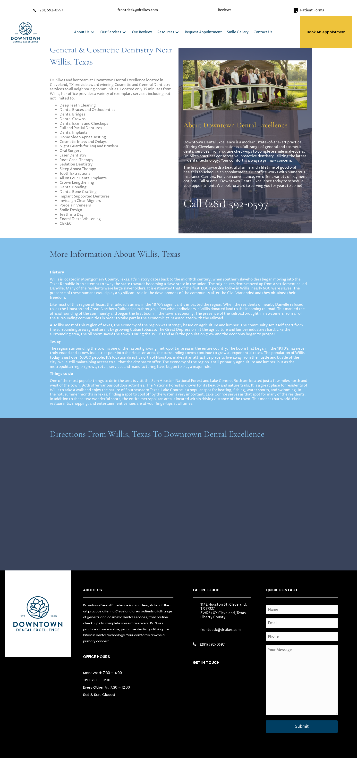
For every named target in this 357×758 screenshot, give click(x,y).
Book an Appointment (326, 32)
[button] (92, 32)
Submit (302, 726)
